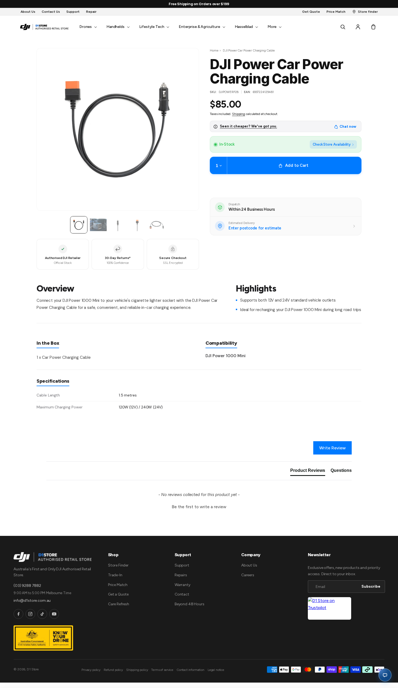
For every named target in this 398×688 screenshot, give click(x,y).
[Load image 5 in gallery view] (156, 224)
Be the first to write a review (199, 506)
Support (182, 565)
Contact (182, 594)
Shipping (238, 114)
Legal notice (216, 670)
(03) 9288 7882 (27, 585)
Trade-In (115, 575)
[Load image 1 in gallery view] (78, 224)
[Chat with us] (385, 674)
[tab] (307, 472)
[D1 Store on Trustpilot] (329, 608)
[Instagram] (30, 614)
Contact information (190, 670)
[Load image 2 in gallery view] (98, 224)
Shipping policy (137, 670)
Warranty (182, 585)
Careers (247, 575)
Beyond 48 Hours (189, 604)
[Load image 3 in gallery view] (117, 224)
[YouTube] (54, 614)
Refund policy (113, 670)
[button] (87, 27)
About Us (249, 565)
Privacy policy (90, 670)
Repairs (181, 575)
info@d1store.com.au (32, 600)
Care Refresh (118, 604)
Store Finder (118, 565)
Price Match (118, 585)
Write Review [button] (332, 447)
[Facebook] (18, 614)
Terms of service (162, 670)
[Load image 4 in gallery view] (137, 224)
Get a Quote (118, 594)
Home (214, 50)
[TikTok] (42, 614)
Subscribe (370, 586)
